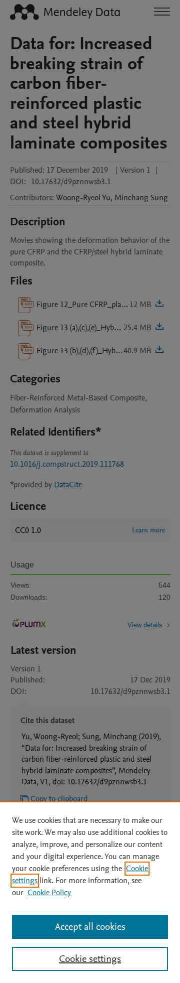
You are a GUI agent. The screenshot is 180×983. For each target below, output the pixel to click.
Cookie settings (90, 958)
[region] (90, 892)
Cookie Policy (49, 892)
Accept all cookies (90, 926)
